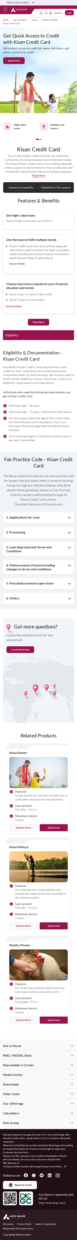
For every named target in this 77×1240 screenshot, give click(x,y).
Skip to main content (18, 2)
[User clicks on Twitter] (33, 1175)
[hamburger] (5, 10)
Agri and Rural (20, 20)
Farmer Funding (49, 20)
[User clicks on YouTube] (41, 1175)
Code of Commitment (45, 1224)
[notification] (41, 13)
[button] (37, 139)
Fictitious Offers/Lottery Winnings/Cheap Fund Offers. (33, 1166)
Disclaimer (8, 1224)
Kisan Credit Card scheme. (38, 499)
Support (58, 13)
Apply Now (14, 60)
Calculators (11, 1113)
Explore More (23, 827)
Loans (34, 20)
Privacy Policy (24, 1224)
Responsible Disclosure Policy (18, 1228)
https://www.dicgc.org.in (52, 1202)
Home (5, 20)
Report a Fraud (23, 1184)
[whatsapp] (50, 13)
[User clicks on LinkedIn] (49, 1175)
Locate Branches (20, 649)
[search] (46, 13)
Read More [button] (38, 175)
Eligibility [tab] (11, 335)
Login (69, 13)
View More (38, 322)
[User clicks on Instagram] (57, 1175)
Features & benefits (21, 187)
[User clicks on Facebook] (25, 1175)
